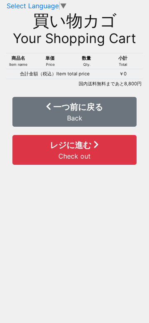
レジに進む (72, 150)
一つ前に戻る (77, 112)
